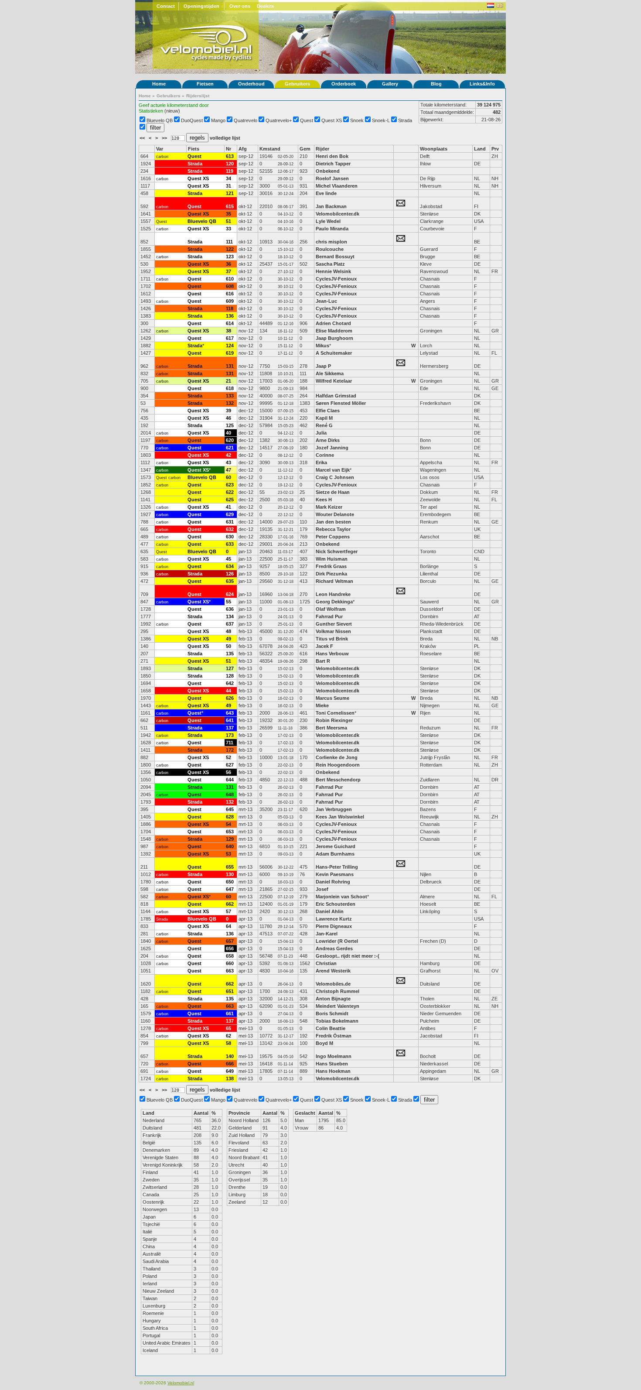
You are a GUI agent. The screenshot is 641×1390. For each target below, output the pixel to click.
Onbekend (328, 171)
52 (228, 757)
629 (230, 514)
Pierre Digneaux (334, 926)
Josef (322, 889)
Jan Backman (331, 206)
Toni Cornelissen (335, 713)
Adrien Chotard (333, 323)
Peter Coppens (333, 536)
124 (230, 345)
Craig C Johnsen (335, 477)
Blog (436, 83)
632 (230, 529)
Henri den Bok (332, 156)
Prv (495, 148)
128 (230, 675)
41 (228, 507)
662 (230, 904)
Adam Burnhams (336, 853)
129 (230, 839)
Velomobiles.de (333, 983)
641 (230, 720)
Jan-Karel (327, 933)
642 (230, 683)
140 (230, 1056)
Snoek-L (381, 120)
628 (230, 816)
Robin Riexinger (334, 720)
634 (230, 566)
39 (228, 410)
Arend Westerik (333, 970)
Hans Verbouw (332, 653)
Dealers (265, 6)
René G (324, 425)
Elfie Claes (328, 410)
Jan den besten (333, 521)
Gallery (390, 83)
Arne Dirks (328, 440)
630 (230, 536)
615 (230, 206)
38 (228, 330)
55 (228, 601)
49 (228, 638)
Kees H (324, 499)
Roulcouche (330, 249)
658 (230, 956)
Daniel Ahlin (330, 911)
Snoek (357, 120)
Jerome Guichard (335, 846)
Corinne (325, 455)
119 (229, 171)
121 (230, 193)
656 (230, 948)
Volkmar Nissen (333, 631)
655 (230, 867)
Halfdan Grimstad (336, 395)
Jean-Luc (326, 301)
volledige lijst (225, 137)
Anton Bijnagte (333, 998)
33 (228, 228)
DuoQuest (192, 120)
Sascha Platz (330, 264)
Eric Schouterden (335, 904)
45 (228, 558)
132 (230, 403)
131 (230, 366)
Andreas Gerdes (334, 948)
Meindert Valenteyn (337, 1006)
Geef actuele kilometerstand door (174, 105)
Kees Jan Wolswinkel (340, 816)
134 (230, 616)
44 (228, 690)
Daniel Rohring (333, 881)
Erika (322, 462)
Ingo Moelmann (333, 1056)
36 (228, 264)
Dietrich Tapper (334, 163)
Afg (243, 148)
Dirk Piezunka (331, 573)
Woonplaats (433, 148)
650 (230, 881)
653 (230, 831)
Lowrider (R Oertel (337, 941)
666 (230, 1063)
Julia (321, 432)
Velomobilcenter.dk (337, 213)
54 (228, 824)
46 (228, 418)
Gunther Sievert (334, 624)
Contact (166, 6)
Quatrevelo (245, 120)
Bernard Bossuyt (335, 256)
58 (228, 1043)
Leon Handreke (333, 594)
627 (230, 764)
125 (230, 425)
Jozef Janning (332, 447)
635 (230, 581)
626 (230, 698)
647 (230, 889)
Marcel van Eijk (333, 469)
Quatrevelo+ (279, 120)
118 (229, 308)
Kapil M (324, 418)
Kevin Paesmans (335, 874)
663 (230, 970)
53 (228, 853)
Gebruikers (297, 83)
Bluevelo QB (160, 120)
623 (230, 484)
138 (230, 1078)
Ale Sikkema (330, 373)
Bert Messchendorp (338, 779)
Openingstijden (201, 6)
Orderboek (343, 83)
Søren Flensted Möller (341, 403)
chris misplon (331, 241)
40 (228, 432)
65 (228, 1028)
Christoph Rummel (337, 991)
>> (165, 137)
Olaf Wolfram (331, 609)
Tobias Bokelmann (337, 1021)
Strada (405, 120)
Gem (305, 148)
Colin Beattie (330, 1028)
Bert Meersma (331, 727)
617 (230, 338)
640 (230, 846)
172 (230, 750)
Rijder (322, 148)
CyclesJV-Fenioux (336, 278)
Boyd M (324, 1043)
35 (228, 213)
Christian (326, 963)
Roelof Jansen (332, 178)
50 (228, 646)
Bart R (323, 661)
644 (230, 779)
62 (228, 1035)
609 (230, 301)
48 (228, 631)
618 (230, 388)
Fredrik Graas (331, 566)
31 (228, 185)
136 (230, 315)
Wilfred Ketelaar (334, 380)
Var (159, 148)
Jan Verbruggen (334, 809)
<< (143, 137)
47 (228, 469)
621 (230, 447)
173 (230, 735)
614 (230, 323)
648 (230, 794)
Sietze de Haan (333, 492)
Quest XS (331, 120)
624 (230, 594)
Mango (218, 120)
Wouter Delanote (335, 514)
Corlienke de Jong (337, 757)
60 (228, 477)
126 (230, 573)
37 (228, 271)
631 (230, 521)
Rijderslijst (197, 95)
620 (230, 440)
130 (230, 874)
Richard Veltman (334, 581)
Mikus (322, 345)
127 (230, 668)
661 (230, 1013)
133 (230, 395)
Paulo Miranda (332, 228)
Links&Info (482, 83)
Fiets (193, 148)
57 (228, 911)
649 (230, 1071)
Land (480, 148)
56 (228, 772)
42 (228, 455)
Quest (306, 120)
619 (230, 353)
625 (230, 499)
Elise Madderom (334, 330)
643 (230, 713)
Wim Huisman (332, 558)
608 (230, 286)
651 (230, 991)
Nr (228, 148)
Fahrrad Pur (329, 616)
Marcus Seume (332, 698)
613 (230, 156)
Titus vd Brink (332, 638)
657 (230, 941)
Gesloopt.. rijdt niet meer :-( (347, 956)
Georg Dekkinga (334, 601)
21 (228, 380)
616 (230, 293)
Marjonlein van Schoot (341, 896)
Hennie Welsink (333, 271)
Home (159, 83)
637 (230, 624)
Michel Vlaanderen (337, 185)
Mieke (322, 705)
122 (230, 249)
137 (230, 727)
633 (230, 544)
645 (230, 809)
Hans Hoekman (333, 1071)
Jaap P (323, 366)
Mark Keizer (329, 507)
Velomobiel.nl (180, 1382)
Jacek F (324, 646)
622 (230, 492)
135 (230, 653)
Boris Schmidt (332, 1013)
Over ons (239, 6)
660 (230, 963)
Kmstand (269, 148)
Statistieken (151, 110)
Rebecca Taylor (334, 529)
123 (230, 256)
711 (229, 742)
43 (228, 462)
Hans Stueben (332, 1063)
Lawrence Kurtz (334, 918)
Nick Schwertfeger (337, 551)
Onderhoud (251, 83)
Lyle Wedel (328, 221)
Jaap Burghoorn (334, 338)
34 (228, 178)
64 (228, 926)
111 (229, 241)
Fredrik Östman (333, 1035)
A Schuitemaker (334, 353)
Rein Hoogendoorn (338, 764)
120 (230, 163)
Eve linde (326, 193)
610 (230, 278)
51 (228, 221)
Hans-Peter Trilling (337, 867)
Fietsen (205, 83)
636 (230, 609)
